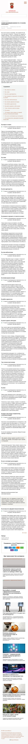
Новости (3, 28)
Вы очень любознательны (11, 99)
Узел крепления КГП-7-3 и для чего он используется (14, 613)
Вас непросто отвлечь (10, 89)
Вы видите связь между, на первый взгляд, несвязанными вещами (12, 113)
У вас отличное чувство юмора (12, 108)
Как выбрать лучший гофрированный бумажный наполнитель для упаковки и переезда (12, 592)
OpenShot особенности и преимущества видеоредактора (13, 675)
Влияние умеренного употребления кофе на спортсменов (10, 634)
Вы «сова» (7, 92)
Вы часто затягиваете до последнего (14, 116)
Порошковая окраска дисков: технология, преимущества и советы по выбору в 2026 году (12, 570)
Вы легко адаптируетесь (10, 94)
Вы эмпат (7, 110)
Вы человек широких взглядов (12, 101)
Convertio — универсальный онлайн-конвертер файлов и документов (11, 656)
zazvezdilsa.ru (12, 11)
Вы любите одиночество (10, 104)
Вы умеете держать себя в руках (12, 106)
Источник (24, 532)
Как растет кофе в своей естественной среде (10, 715)
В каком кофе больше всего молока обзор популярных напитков (14, 695)
